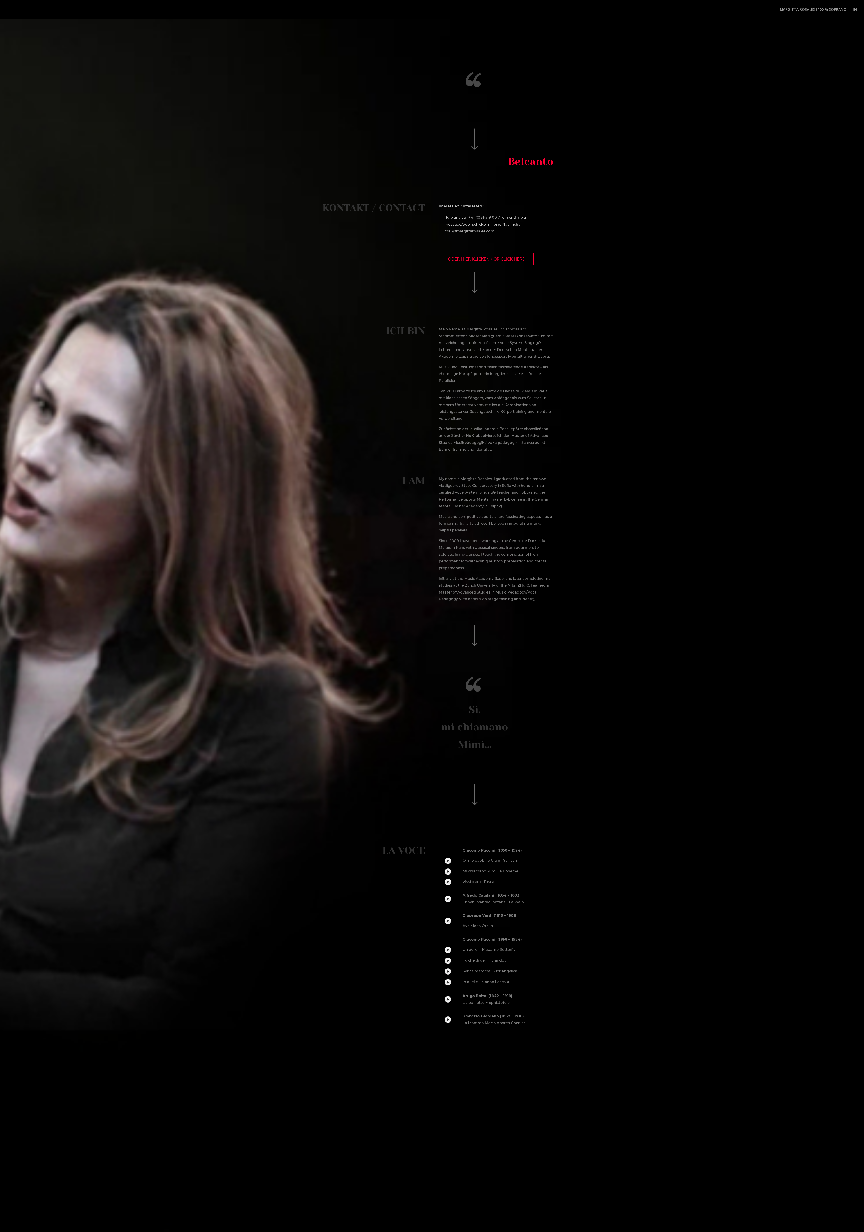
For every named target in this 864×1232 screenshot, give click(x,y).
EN (854, 10)
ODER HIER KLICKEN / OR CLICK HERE (486, 259)
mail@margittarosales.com (469, 231)
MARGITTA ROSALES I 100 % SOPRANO (813, 10)
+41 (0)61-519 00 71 (484, 217)
